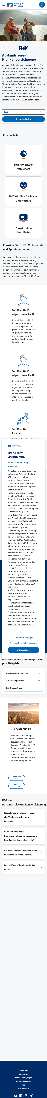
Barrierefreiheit (23, 1089)
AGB (23, 1085)
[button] (23, 673)
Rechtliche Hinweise (23, 1081)
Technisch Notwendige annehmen (23, 643)
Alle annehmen (23, 650)
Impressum (23, 1070)
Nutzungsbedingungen (23, 1078)
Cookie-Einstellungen (24, 637)
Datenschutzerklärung (17, 462)
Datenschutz (23, 1074)
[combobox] (23, 111)
